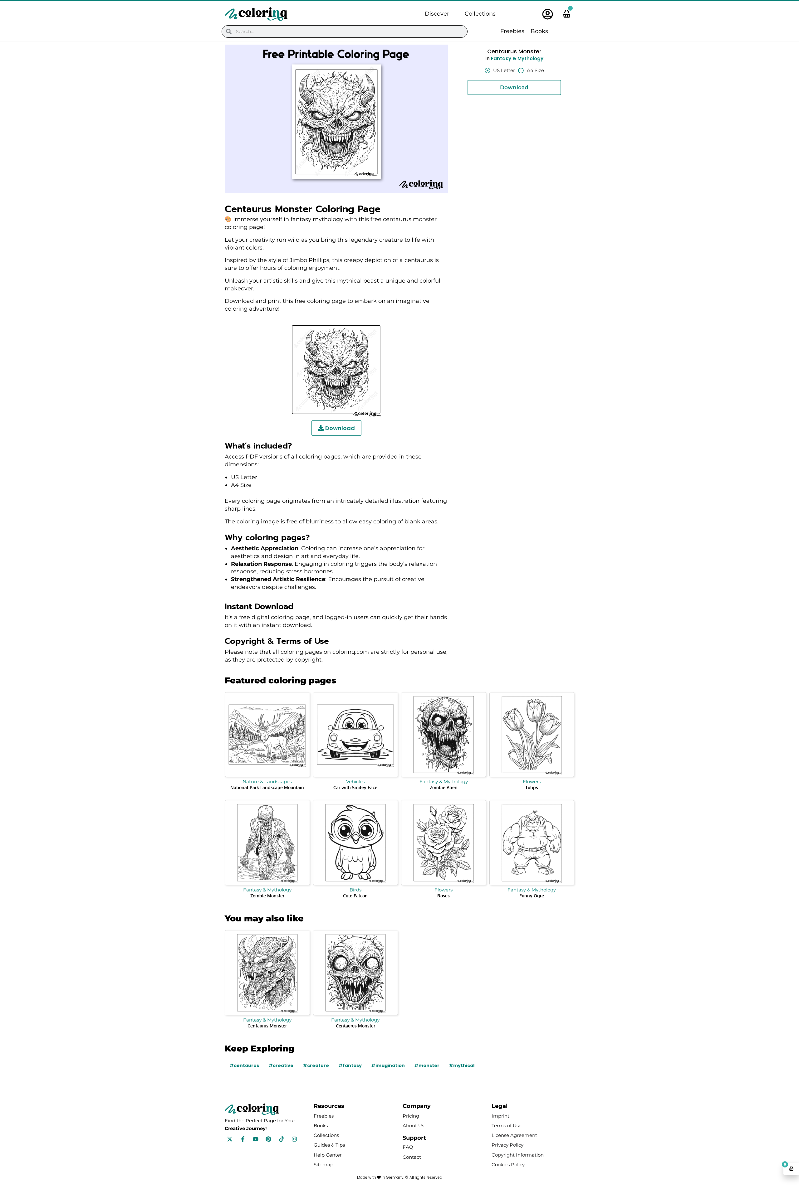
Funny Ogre (531, 895)
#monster (426, 1065)
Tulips (531, 787)
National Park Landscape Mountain (267, 787)
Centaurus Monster (267, 1025)
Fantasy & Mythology (517, 58)
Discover (437, 14)
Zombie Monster (267, 895)
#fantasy (350, 1065)
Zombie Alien (444, 787)
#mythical (461, 1065)
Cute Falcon (355, 895)
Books (539, 31)
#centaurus (244, 1065)
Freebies (512, 31)
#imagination (388, 1065)
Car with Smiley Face (355, 787)
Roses (443, 895)
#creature (316, 1065)
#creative (280, 1065)
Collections (480, 14)
